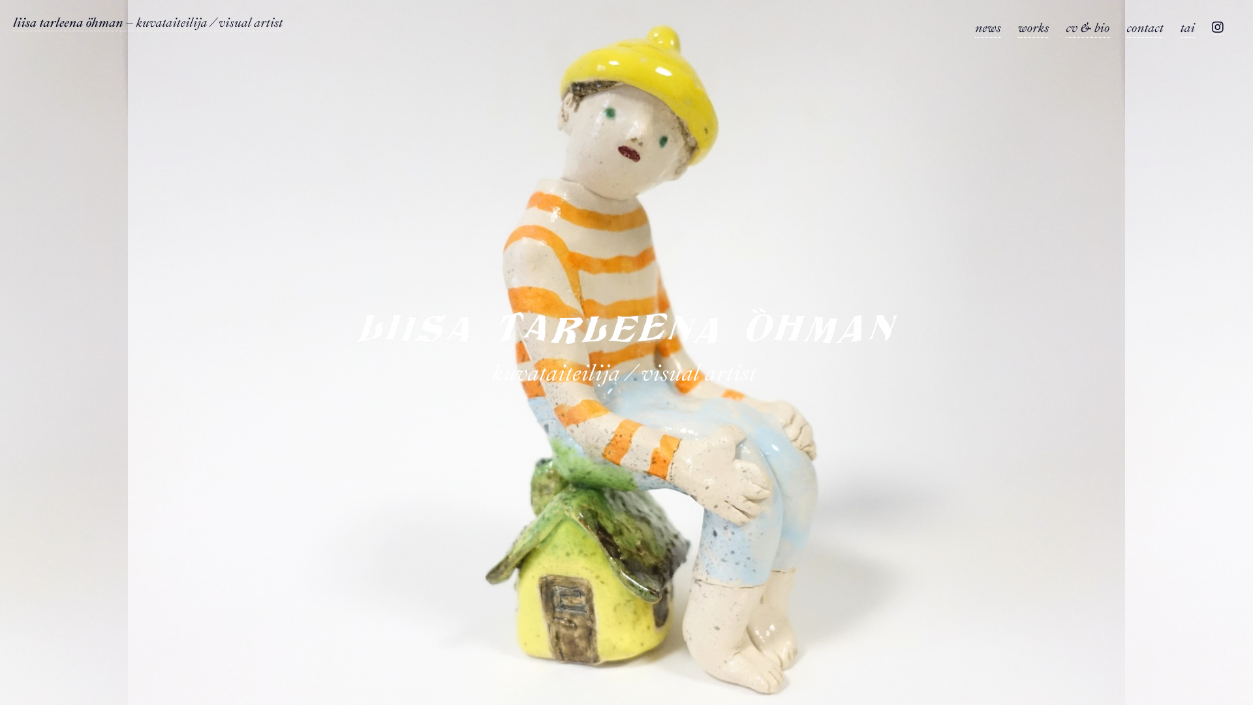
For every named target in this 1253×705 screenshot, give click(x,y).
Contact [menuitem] (1145, 28)
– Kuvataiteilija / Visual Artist (148, 22)
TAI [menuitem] (1188, 28)
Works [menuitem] (1033, 28)
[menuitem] (1218, 28)
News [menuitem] (988, 28)
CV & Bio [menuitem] (1088, 28)
